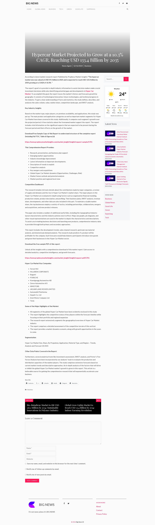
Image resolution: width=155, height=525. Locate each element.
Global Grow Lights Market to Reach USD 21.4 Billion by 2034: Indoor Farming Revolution (79, 408)
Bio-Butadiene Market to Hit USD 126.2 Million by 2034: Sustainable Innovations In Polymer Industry (43, 408)
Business (52, 9)
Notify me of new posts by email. (39, 475)
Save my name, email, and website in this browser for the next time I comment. (56, 464)
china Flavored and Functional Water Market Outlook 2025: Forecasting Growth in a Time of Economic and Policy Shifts (116, 136)
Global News (40, 9)
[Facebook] (119, 3)
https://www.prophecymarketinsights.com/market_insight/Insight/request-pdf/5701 (57, 258)
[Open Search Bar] (127, 9)
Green (69, 9)
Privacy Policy (101, 514)
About (98, 506)
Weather (113, 115)
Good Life (79, 9)
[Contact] (126, 3)
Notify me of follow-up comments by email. (43, 469)
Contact (99, 510)
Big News (32, 3)
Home (29, 9)
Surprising (91, 9)
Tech (61, 9)
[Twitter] (123, 3)
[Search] (126, 79)
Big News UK (80, 522)
